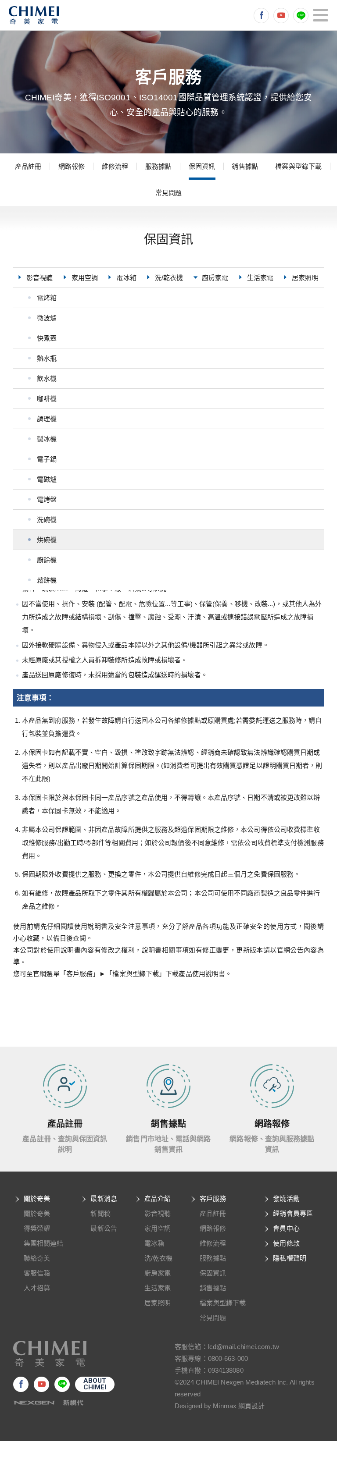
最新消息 (103, 1198)
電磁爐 (47, 479)
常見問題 (168, 192)
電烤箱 (47, 298)
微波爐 (47, 318)
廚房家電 (157, 1273)
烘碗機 (47, 539)
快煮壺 (47, 338)
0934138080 (226, 1370)
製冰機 (47, 439)
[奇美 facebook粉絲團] (261, 15)
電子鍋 (47, 459)
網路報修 (71, 166)
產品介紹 (157, 1198)
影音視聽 (157, 1213)
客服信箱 (37, 1273)
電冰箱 (154, 1243)
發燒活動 (286, 1198)
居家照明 (157, 1303)
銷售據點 (245, 166)
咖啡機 (47, 398)
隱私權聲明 (289, 1258)
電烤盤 (47, 499)
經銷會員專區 (293, 1213)
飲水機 (47, 378)
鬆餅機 (47, 580)
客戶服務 (213, 1198)
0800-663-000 (228, 1358)
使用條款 (286, 1243)
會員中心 (286, 1228)
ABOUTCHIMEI (95, 1384)
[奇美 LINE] (300, 15)
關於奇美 (37, 1198)
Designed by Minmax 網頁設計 (220, 1406)
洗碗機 (47, 519)
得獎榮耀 (37, 1228)
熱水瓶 (47, 358)
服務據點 (158, 166)
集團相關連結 (44, 1243)
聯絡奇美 (37, 1258)
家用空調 (157, 1228)
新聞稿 (100, 1213)
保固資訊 (202, 166)
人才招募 (37, 1288)
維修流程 (115, 166)
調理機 (47, 419)
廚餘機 (47, 560)
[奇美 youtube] (281, 15)
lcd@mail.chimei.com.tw (243, 1346)
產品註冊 (28, 166)
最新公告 (103, 1228)
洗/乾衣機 (158, 1258)
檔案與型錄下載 (298, 166)
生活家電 (157, 1288)
